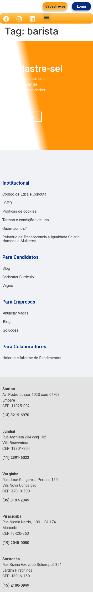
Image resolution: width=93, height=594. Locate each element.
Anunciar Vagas (15, 313)
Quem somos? (14, 228)
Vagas (7, 285)
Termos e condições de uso (25, 220)
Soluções (11, 330)
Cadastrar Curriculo (18, 277)
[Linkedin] (32, 19)
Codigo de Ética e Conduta (24, 194)
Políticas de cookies (19, 211)
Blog (6, 268)
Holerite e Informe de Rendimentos (31, 358)
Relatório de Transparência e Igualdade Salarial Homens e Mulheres (41, 239)
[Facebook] (6, 19)
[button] (47, 17)
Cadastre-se (25, 116)
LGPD (7, 203)
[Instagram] (19, 19)
